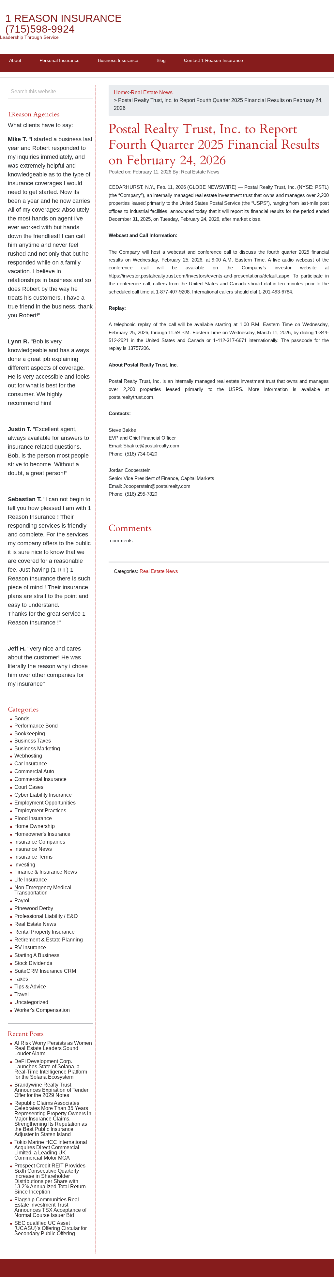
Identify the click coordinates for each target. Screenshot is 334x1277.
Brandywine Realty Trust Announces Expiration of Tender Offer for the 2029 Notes (51, 1090)
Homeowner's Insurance (42, 834)
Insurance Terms (33, 857)
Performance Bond (36, 726)
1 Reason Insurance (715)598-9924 (63, 23)
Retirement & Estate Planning (48, 939)
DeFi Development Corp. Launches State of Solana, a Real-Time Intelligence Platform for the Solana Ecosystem (50, 1069)
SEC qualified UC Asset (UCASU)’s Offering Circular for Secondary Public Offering (50, 1228)
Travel (21, 994)
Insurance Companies (39, 842)
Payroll (22, 900)
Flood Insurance (33, 818)
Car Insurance (30, 763)
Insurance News (33, 849)
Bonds (21, 718)
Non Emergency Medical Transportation (42, 890)
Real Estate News (159, 571)
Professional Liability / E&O (46, 916)
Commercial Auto (34, 771)
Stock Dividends (33, 963)
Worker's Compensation (42, 1010)
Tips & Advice (30, 986)
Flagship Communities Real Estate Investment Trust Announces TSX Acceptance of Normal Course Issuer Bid (50, 1207)
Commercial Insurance (40, 779)
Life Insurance (30, 879)
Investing (24, 864)
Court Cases (28, 787)
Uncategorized (31, 1002)
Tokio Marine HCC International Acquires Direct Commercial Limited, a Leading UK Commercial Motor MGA (50, 1150)
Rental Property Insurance (44, 932)
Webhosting (28, 756)
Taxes (21, 979)
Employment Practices (40, 810)
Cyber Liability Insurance (43, 795)
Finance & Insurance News (45, 872)
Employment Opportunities (45, 802)
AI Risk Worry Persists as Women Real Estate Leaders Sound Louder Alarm (53, 1048)
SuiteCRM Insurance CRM (45, 971)
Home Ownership (34, 826)
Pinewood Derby (33, 908)
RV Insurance (30, 947)
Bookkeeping (29, 733)
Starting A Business (36, 955)
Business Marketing (37, 748)
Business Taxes (32, 741)
